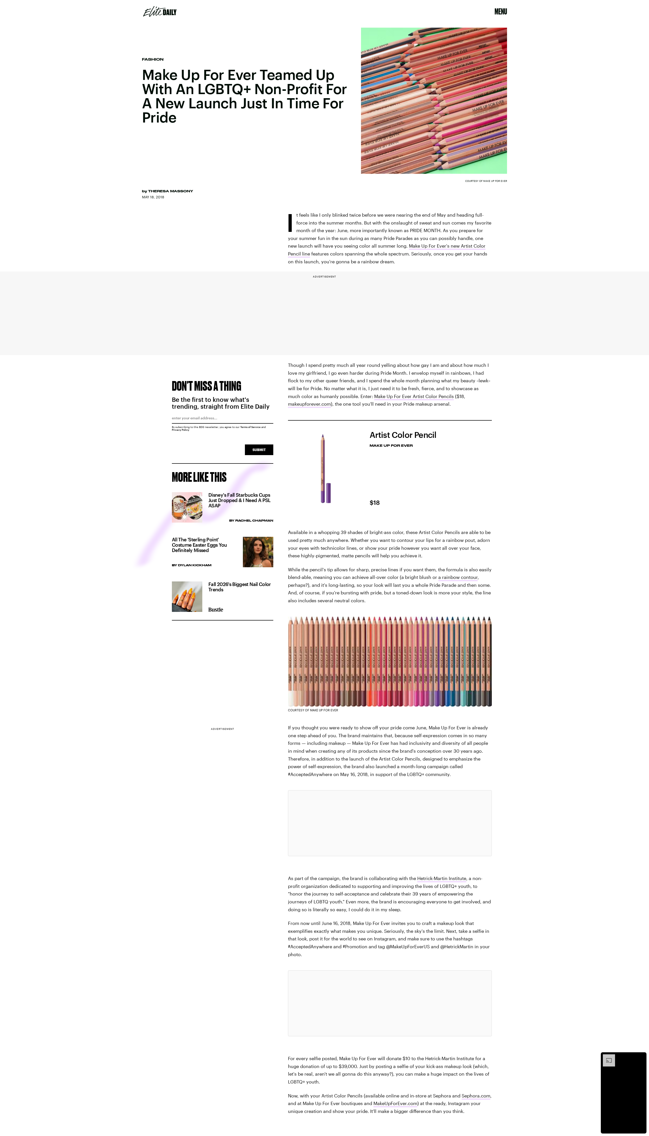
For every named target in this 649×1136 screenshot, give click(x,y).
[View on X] (390, 823)
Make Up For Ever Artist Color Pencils (414, 396)
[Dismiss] (641, 1057)
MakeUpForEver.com (395, 1103)
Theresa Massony (170, 191)
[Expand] (606, 1057)
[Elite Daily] (160, 11)
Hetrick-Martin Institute (441, 878)
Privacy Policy (180, 429)
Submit (259, 450)
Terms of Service (250, 426)
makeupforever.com (309, 404)
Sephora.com (476, 1095)
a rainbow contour (458, 577)
